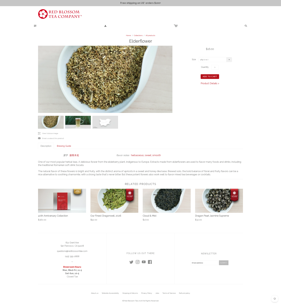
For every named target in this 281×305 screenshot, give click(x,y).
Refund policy (184, 293)
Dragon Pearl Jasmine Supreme (212, 215)
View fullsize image (48, 133)
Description (46, 146)
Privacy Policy (146, 293)
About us (94, 293)
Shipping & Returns (130, 293)
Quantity (205, 67)
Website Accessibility (110, 293)
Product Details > (210, 83)
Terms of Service (169, 293)
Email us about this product (51, 138)
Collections (138, 35)
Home (128, 35)
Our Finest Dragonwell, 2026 (105, 215)
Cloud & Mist (149, 215)
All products (150, 35)
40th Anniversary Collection (53, 215)
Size (194, 59)
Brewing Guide (64, 146)
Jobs (157, 293)
